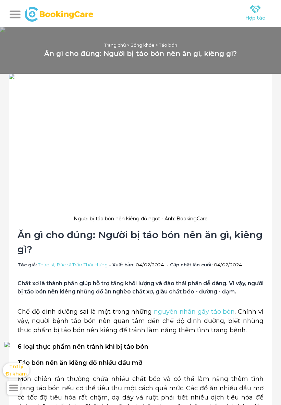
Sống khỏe (143, 45)
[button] (15, 14)
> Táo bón (166, 45)
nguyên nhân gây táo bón (194, 311)
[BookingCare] (59, 13)
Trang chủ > (117, 45)
